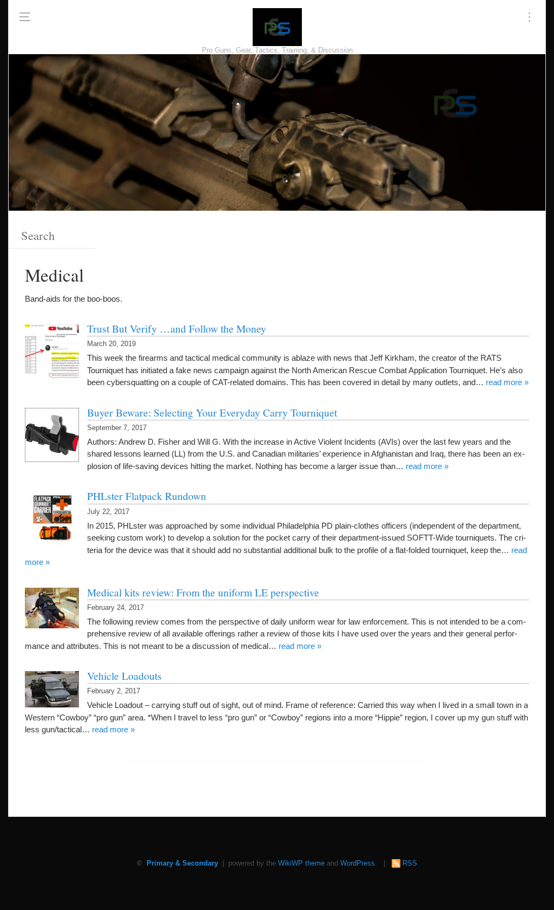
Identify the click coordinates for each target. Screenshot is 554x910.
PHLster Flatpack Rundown (146, 496)
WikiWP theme (301, 863)
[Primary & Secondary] (277, 27)
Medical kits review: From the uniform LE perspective (203, 592)
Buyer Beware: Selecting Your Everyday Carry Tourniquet (212, 412)
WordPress (357, 863)
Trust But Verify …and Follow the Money (176, 328)
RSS (410, 863)
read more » (507, 382)
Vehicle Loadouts (124, 675)
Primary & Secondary (182, 863)
